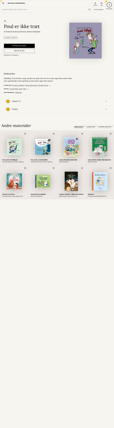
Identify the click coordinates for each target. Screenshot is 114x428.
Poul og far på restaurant (31, 85)
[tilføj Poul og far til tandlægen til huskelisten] (25, 134)
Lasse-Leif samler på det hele (68, 160)
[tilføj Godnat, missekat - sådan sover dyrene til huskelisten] (82, 168)
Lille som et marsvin (8, 194)
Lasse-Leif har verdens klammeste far (99, 160)
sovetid (20, 89)
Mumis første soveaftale (38, 194)
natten (24, 89)
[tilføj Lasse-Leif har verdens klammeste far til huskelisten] (111, 134)
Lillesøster (91, 194)
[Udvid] (50, 86)
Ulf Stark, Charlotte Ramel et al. (97, 196)
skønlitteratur (18, 92)
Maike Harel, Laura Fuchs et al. (68, 196)
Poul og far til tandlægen (10, 160)
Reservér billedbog (19, 46)
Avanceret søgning (98, 9)
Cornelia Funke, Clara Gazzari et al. (12, 196)
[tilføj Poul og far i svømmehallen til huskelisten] (54, 134)
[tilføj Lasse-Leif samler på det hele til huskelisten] (82, 134)
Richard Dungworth (36, 196)
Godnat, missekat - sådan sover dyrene (71, 194)
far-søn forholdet (14, 89)
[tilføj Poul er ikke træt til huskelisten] (5, 21)
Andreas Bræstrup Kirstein (16, 32)
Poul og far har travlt (43, 85)
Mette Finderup (63, 162)
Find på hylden (19, 51)
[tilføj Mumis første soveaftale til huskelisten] (54, 168)
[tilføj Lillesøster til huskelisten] (111, 168)
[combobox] (46, 9)
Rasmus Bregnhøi (33, 32)
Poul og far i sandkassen (18, 85)
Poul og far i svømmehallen (39, 160)
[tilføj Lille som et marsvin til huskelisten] (25, 168)
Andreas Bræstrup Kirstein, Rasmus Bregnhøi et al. (13, 162)
